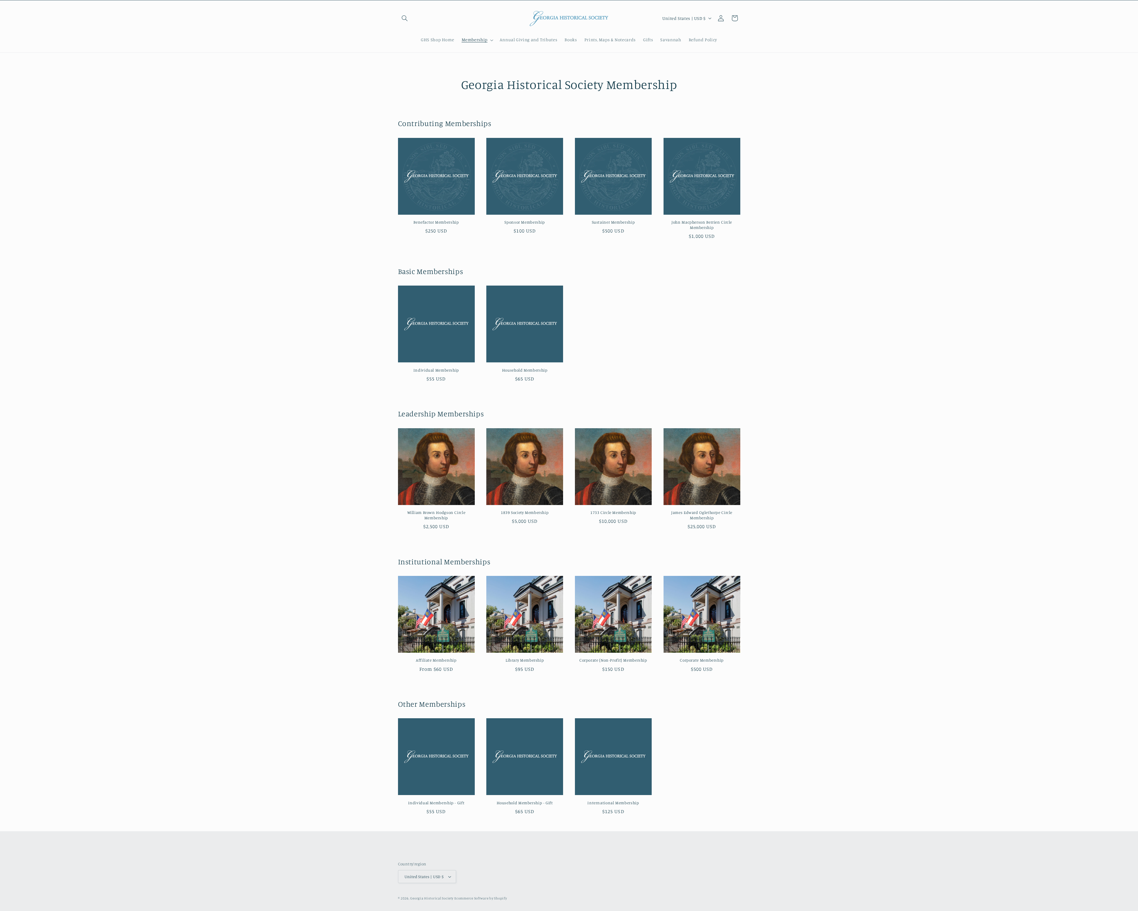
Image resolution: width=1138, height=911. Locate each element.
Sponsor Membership (524, 222)
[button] (405, 18)
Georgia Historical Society (431, 898)
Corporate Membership (702, 660)
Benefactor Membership (436, 222)
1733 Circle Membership (613, 512)
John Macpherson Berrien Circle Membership (702, 225)
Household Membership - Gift (525, 802)
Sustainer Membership (613, 222)
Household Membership (525, 370)
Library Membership (525, 660)
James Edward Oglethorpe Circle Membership (701, 515)
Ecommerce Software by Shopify (480, 898)
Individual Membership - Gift (436, 802)
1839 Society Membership (525, 512)
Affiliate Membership (436, 660)
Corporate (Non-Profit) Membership (613, 660)
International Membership (613, 802)
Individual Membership (436, 370)
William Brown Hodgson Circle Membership (436, 515)
